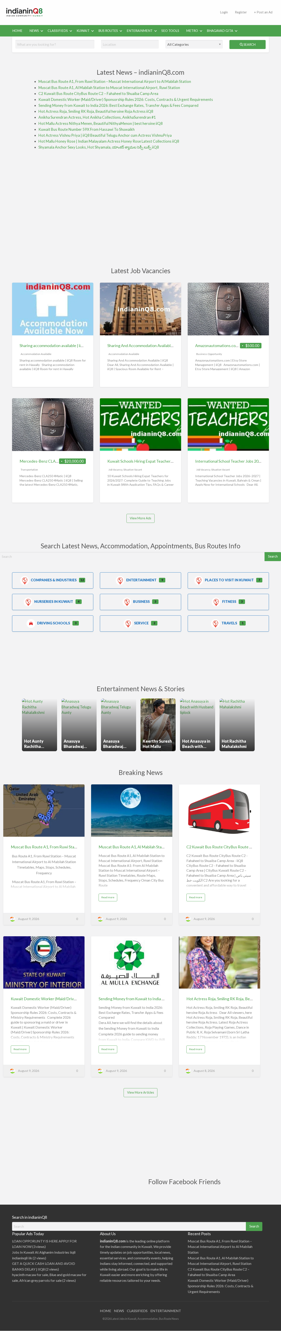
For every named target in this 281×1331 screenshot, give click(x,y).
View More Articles (140, 1092)
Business (141, 601)
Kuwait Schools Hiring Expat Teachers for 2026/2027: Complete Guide (167, 461)
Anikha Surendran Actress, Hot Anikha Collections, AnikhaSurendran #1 (97, 117)
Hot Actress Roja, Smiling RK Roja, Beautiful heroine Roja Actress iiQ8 (95, 111)
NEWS (34, 31)
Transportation (29, 469)
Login (224, 12)
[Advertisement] (133, 12)
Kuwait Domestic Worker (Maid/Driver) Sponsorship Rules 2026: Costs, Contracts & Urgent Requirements (125, 99)
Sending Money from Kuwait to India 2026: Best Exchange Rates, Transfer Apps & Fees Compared (118, 105)
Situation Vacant (132, 469)
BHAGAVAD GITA (220, 31)
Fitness (229, 601)
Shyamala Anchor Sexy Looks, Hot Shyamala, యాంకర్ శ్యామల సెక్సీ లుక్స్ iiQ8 (98, 147)
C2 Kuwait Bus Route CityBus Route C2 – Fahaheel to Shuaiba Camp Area (98, 93)
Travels (229, 623)
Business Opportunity (209, 354)
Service (141, 623)
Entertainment (141, 580)
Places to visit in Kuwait (229, 580)
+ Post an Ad (263, 12)
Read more (109, 898)
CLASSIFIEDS (58, 31)
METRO (192, 31)
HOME (17, 31)
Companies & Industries (54, 580)
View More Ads (140, 518)
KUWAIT (83, 31)
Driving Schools (53, 623)
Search (249, 44)
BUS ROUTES (108, 31)
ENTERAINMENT (140, 31)
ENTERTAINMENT (165, 1311)
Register (241, 12)
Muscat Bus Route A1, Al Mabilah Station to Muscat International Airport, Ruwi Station (109, 87)
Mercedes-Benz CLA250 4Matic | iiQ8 (52, 461)
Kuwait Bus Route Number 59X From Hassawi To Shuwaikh (86, 129)
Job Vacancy (115, 469)
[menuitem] (223, 12)
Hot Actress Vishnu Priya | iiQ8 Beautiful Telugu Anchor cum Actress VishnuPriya (105, 135)
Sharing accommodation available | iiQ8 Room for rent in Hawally (74, 345)
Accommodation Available (36, 354)
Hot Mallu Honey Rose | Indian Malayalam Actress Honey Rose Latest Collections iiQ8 (108, 141)
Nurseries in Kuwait (53, 601)
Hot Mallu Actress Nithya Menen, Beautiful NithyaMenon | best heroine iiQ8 (100, 123)
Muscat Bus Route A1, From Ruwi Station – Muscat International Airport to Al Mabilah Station (114, 81)
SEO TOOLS (170, 31)
